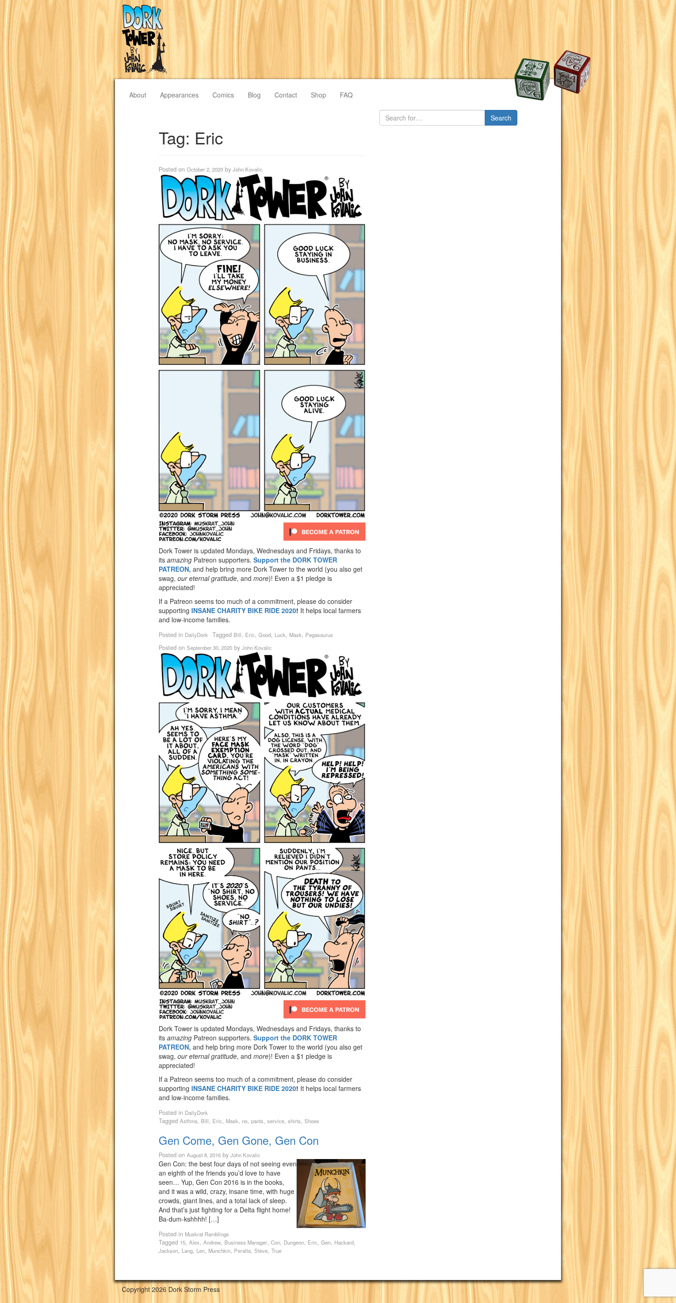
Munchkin (219, 1250)
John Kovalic (248, 169)
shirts (294, 1121)
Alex (194, 1242)
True (276, 1250)
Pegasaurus (319, 634)
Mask (295, 634)
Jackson (168, 1250)
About (137, 94)
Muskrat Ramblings (207, 1234)
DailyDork (196, 634)
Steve (261, 1250)
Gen (326, 1242)
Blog (254, 94)
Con (275, 1242)
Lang (187, 1250)
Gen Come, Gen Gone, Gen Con (239, 1140)
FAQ (346, 94)
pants (257, 1121)
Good (264, 634)
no (244, 1121)
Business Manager (245, 1242)
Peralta (242, 1250)
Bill (237, 634)
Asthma (188, 1121)
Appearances (179, 94)
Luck (280, 634)
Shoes (311, 1121)
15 (182, 1242)
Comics (223, 94)
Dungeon (294, 1242)
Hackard (344, 1242)
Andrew (212, 1242)
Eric (250, 634)
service (275, 1121)
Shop (318, 94)
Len (200, 1250)
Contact (286, 94)
